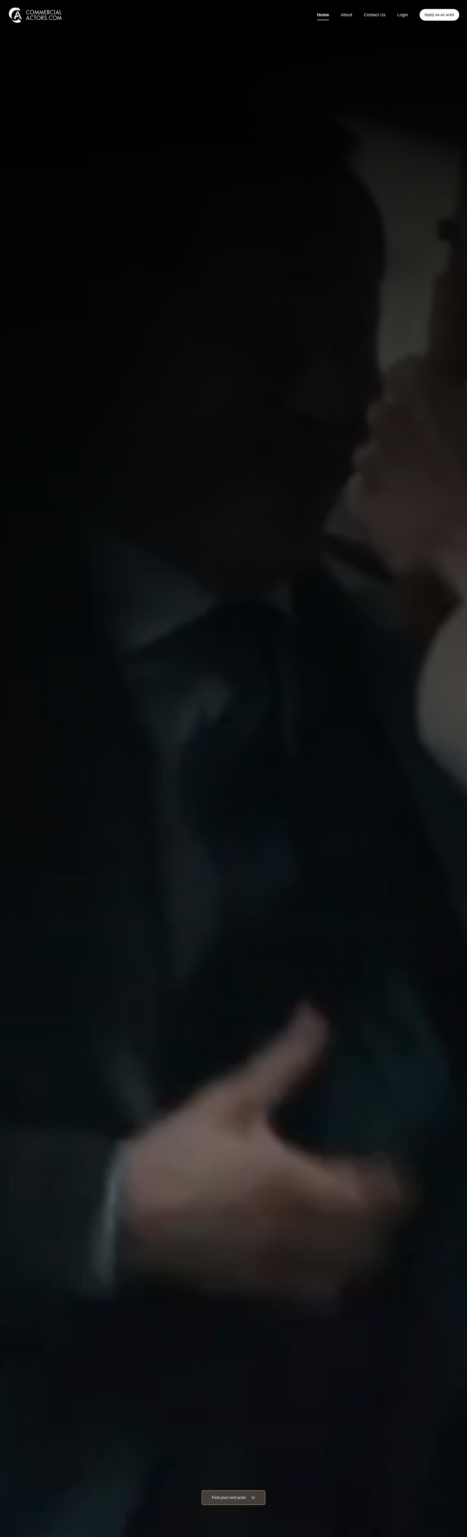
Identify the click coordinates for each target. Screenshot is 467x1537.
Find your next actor (229, 1497)
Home (323, 14)
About (346, 14)
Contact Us (375, 14)
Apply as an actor (439, 15)
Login (402, 14)
